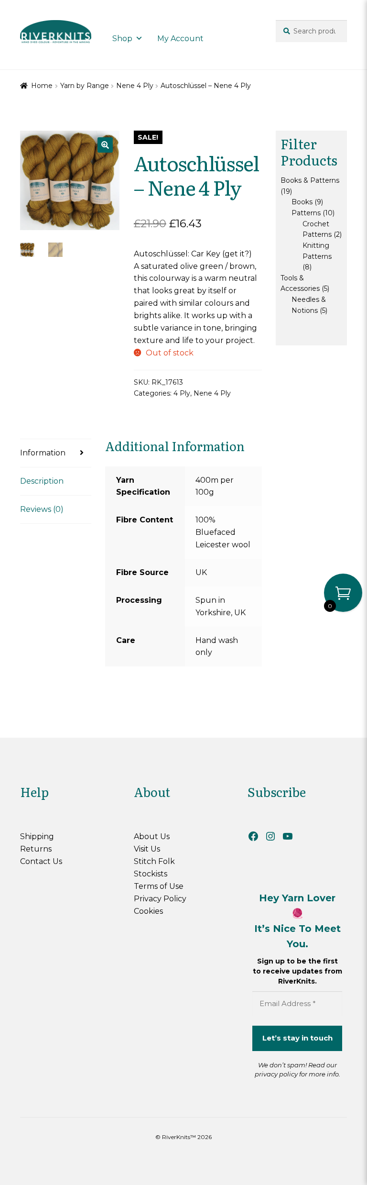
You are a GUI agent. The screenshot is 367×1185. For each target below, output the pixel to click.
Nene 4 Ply (134, 85)
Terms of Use (159, 886)
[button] (105, 145)
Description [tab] (42, 481)
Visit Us (147, 848)
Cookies (148, 911)
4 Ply (181, 393)
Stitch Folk (154, 861)
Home (42, 85)
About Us (152, 836)
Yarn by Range (84, 85)
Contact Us (41, 861)
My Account (180, 38)
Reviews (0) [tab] (42, 509)
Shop (122, 38)
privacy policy (276, 1074)
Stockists (150, 873)
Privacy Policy (160, 898)
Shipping (37, 836)
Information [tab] (42, 452)
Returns (36, 848)
